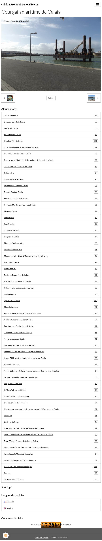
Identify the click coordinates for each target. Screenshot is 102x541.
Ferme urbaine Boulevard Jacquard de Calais (50, 313)
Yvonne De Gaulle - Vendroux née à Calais (50, 377)
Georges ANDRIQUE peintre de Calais (50, 345)
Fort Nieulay (50, 224)
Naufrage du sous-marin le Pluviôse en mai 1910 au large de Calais (50, 409)
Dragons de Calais (50, 237)
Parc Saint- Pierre (50, 262)
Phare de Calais (50, 211)
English (9, 508)
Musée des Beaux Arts (50, 249)
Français (10, 502)
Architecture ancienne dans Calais (50, 320)
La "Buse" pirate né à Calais (50, 390)
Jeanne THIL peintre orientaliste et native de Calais (50, 358)
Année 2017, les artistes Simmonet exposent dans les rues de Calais (50, 371)
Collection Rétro (50, 115)
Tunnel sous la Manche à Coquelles (50, 454)
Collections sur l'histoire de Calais (50, 166)
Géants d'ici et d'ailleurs (50, 479)
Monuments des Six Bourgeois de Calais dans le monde (50, 447)
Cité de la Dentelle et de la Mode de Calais (50, 147)
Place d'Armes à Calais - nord (50, 198)
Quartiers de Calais (50, 300)
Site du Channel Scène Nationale (50, 281)
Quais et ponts (50, 294)
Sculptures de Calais (50, 134)
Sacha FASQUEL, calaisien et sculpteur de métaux (50, 352)
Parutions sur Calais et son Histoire (50, 326)
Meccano (50, 415)
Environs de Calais (50, 422)
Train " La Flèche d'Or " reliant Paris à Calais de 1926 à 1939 (50, 435)
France (50, 473)
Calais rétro (50, 173)
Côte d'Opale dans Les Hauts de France (50, 460)
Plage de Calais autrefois (50, 243)
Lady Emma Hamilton (50, 383)
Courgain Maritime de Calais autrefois (50, 205)
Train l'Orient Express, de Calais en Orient (50, 441)
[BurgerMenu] (97, 4)
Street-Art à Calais (50, 364)
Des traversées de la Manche (50, 403)
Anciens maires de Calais (50, 339)
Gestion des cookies (59, 537)
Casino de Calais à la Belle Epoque (50, 332)
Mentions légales (41, 537)
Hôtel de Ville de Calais (50, 141)
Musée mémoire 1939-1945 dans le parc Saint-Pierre (50, 256)
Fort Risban (50, 217)
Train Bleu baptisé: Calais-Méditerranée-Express (50, 428)
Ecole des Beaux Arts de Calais (50, 275)
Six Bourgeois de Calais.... (50, 122)
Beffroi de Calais (50, 128)
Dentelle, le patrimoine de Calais (50, 154)
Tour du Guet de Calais (50, 192)
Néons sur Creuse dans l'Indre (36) (50, 466)
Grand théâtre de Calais (50, 179)
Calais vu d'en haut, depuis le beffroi (50, 288)
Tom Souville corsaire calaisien (50, 396)
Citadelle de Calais (50, 230)
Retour (51, 98)
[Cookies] (6, 535)
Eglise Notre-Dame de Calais (50, 186)
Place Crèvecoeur (50, 307)
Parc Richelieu (50, 269)
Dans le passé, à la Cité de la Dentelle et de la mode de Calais (50, 160)
